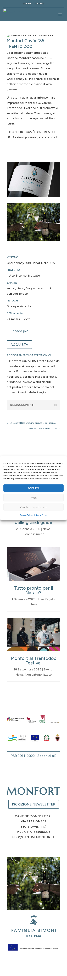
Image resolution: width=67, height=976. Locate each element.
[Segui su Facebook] (26, 847)
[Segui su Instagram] (33, 847)
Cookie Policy (26, 515)
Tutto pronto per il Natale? (33, 590)
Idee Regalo (46, 599)
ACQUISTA (19, 345)
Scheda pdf (19, 331)
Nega (33, 497)
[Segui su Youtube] (40, 847)
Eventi (48, 669)
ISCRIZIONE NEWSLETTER (33, 804)
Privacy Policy (40, 515)
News (46, 529)
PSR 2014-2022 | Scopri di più (34, 756)
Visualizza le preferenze (33, 506)
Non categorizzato (38, 674)
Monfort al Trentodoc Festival (33, 660)
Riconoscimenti (33, 534)
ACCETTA (33, 488)
